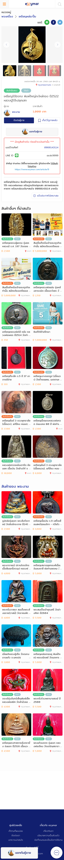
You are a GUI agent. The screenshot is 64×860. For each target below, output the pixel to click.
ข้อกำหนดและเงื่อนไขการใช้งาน (48, 840)
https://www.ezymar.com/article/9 (32, 169)
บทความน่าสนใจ (15, 840)
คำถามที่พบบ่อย (16, 831)
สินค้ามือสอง (11, 90)
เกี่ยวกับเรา (48, 831)
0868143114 (51, 147)
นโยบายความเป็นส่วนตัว (48, 835)
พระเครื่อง (7, 16)
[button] (57, 44)
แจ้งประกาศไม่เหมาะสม (47, 195)
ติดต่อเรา (15, 835)
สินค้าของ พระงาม (15, 486)
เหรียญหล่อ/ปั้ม (27, 16)
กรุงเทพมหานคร (44, 84)
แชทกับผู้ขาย (23, 852)
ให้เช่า (26, 90)
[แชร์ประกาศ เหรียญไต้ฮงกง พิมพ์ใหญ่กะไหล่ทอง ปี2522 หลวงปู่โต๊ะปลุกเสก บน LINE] (46, 22)
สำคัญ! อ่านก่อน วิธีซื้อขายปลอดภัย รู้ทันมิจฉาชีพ (32, 165)
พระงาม (16, 112)
